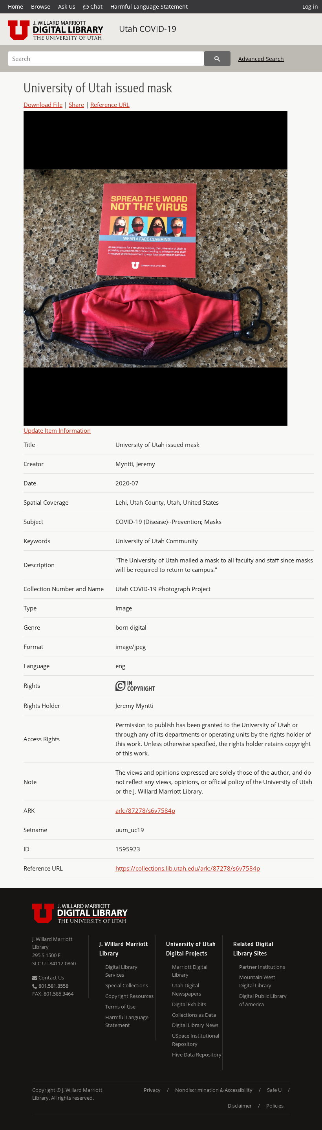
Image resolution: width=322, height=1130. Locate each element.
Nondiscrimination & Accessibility (213, 1089)
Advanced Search (261, 58)
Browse (40, 6)
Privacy (152, 1089)
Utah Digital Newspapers (186, 989)
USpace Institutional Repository (195, 1039)
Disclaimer (240, 1105)
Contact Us (50, 977)
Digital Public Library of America (263, 1000)
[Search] (217, 58)
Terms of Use (120, 1006)
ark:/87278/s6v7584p (145, 810)
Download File (43, 104)
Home (15, 6)
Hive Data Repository (196, 1054)
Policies (275, 1105)
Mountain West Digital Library (257, 981)
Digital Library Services (121, 971)
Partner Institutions (262, 966)
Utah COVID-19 (147, 28)
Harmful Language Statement (149, 6)
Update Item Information (57, 430)
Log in (310, 6)
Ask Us (66, 6)
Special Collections (126, 985)
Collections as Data (194, 1014)
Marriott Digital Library (189, 971)
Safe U (274, 1089)
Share (76, 104)
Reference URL (110, 104)
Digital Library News (195, 1025)
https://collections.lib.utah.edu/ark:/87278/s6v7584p (187, 868)
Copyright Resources (129, 996)
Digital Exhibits (189, 1004)
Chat (95, 6)
